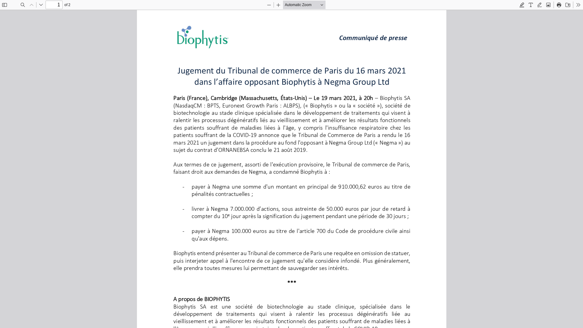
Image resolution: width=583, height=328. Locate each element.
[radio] (522, 5)
